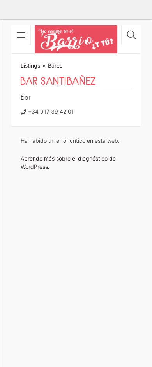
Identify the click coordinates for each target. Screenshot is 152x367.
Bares (55, 65)
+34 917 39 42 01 (51, 111)
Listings (30, 65)
